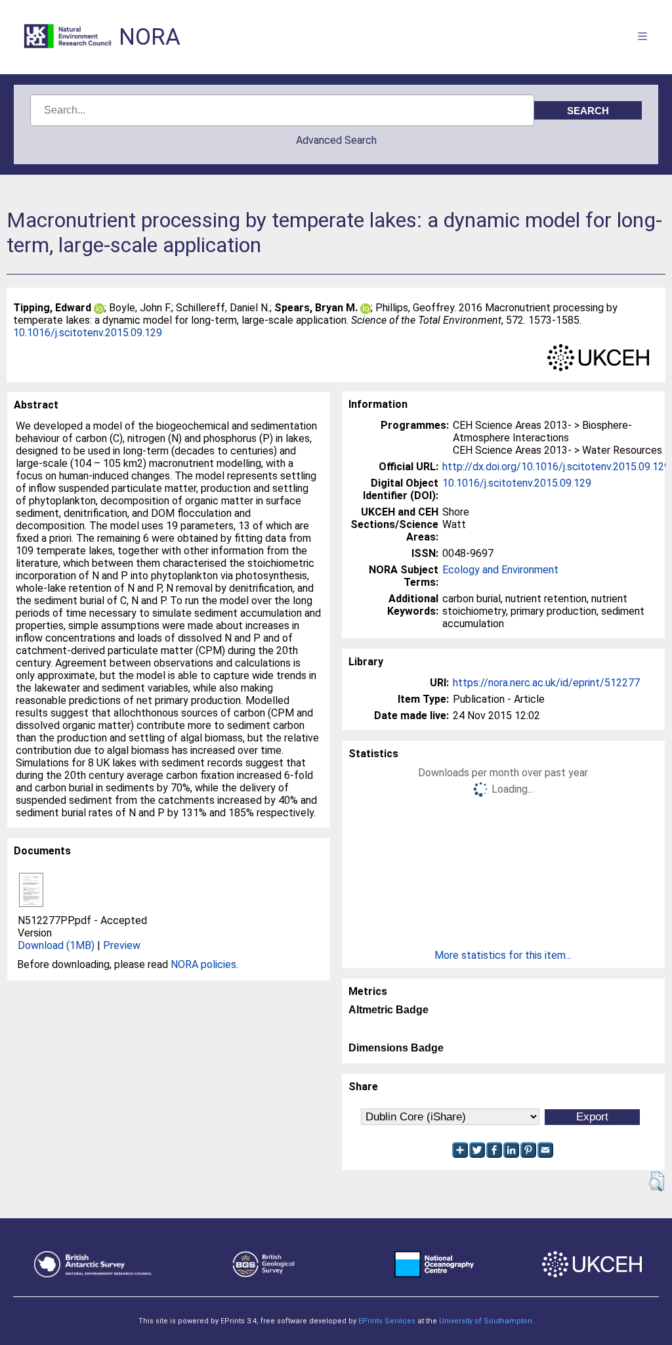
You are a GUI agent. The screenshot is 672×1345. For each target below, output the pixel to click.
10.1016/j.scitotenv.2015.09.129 (87, 332)
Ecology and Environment (500, 569)
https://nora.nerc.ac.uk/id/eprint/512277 (546, 682)
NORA (149, 37)
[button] (656, 1181)
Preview (121, 945)
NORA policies (203, 964)
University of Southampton (485, 1321)
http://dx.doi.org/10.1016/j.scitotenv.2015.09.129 (556, 466)
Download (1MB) (56, 945)
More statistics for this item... (503, 955)
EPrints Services (386, 1321)
